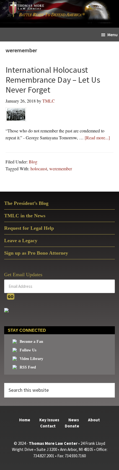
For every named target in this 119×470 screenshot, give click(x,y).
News (73, 419)
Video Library (31, 359)
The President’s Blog (26, 203)
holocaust (38, 168)
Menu (112, 34)
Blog (33, 161)
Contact (48, 426)
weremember (60, 168)
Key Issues (49, 419)
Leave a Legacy (20, 240)
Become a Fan (31, 342)
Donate (72, 426)
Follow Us (28, 350)
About (94, 419)
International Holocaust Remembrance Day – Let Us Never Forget (53, 79)
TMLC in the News (24, 215)
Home (24, 419)
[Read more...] (97, 137)
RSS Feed (28, 367)
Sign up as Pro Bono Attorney (36, 253)
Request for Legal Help (29, 228)
